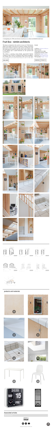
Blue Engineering (44, 55)
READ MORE (5, 60)
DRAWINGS (37, 60)
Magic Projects (44, 54)
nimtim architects (43, 48)
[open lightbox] (14, 71)
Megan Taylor (44, 56)
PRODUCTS (43, 60)
